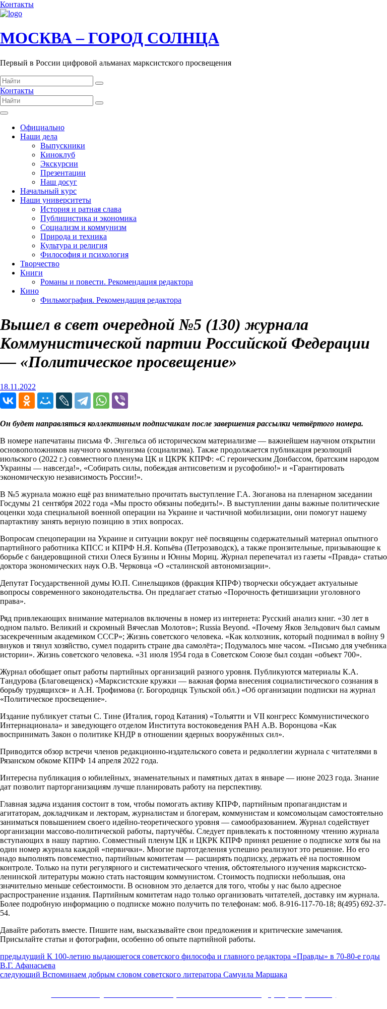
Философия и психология (84, 254)
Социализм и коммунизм (83, 227)
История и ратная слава (80, 209)
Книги (31, 272)
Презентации (63, 173)
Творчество (39, 263)
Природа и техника (73, 236)
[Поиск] (99, 83)
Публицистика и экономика (88, 218)
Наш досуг (58, 182)
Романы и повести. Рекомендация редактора (116, 281)
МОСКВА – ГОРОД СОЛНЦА (109, 38)
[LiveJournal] (64, 401)
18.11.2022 (18, 386)
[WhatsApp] (101, 401)
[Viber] (120, 401)
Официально (42, 127)
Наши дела (38, 136)
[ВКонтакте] (8, 401)
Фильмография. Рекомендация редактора (110, 300)
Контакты (17, 4)
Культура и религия (73, 245)
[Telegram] (83, 401)
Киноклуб (57, 154)
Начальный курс (48, 191)
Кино (29, 291)
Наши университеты (55, 200)
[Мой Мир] (45, 401)
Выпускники (62, 145)
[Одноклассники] (27, 401)
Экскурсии (59, 163)
